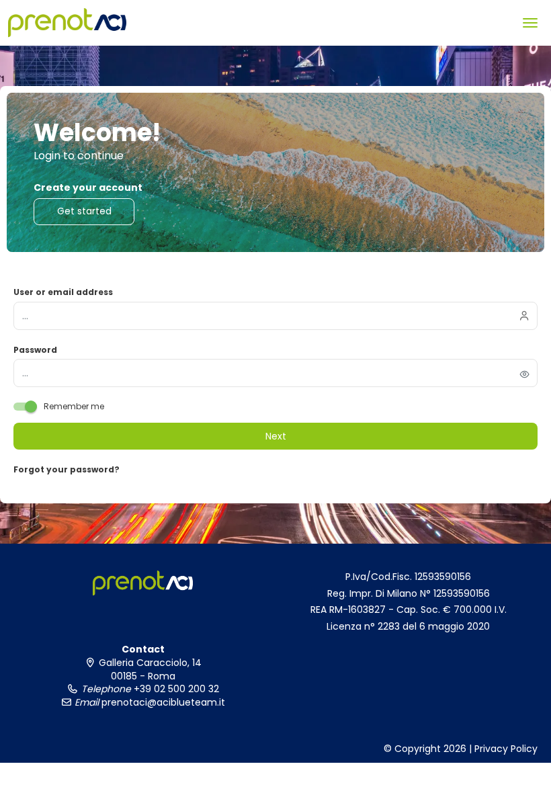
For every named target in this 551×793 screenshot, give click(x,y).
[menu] (530, 23)
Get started (84, 211)
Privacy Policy (506, 748)
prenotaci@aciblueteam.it (162, 702)
